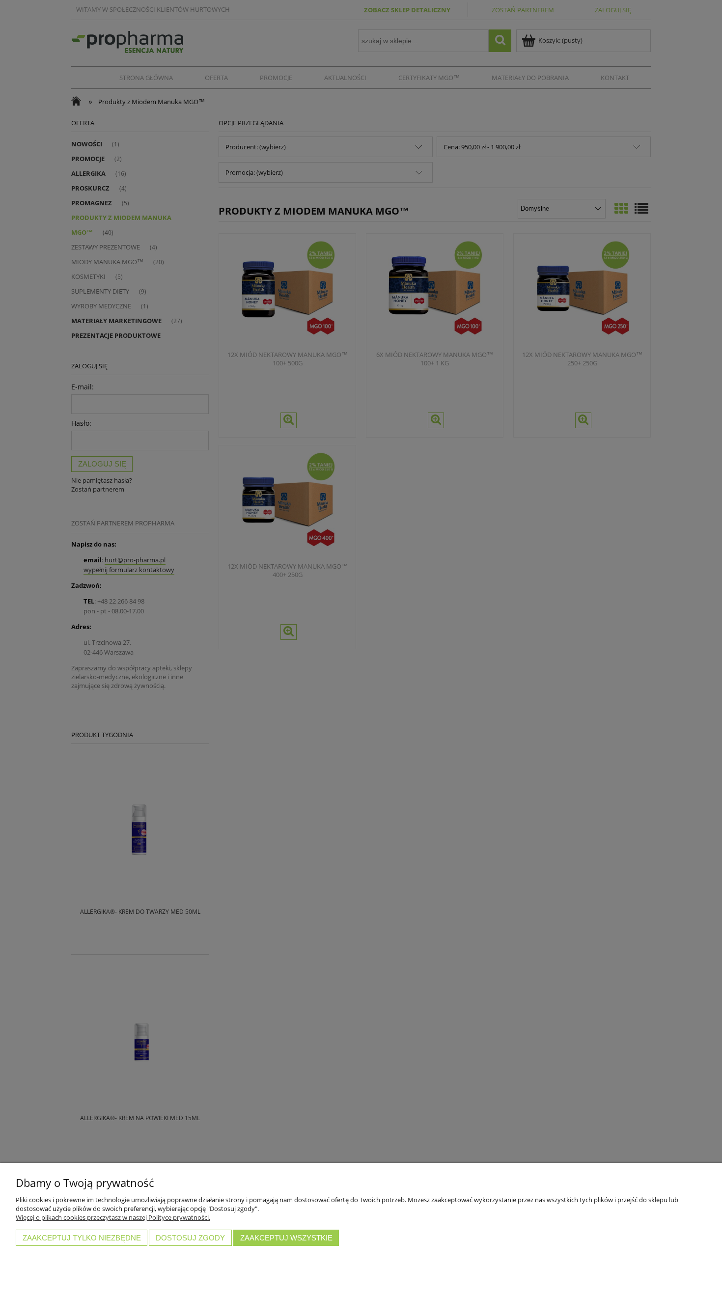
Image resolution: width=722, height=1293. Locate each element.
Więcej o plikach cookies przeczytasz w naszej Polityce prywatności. (113, 1217)
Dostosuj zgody (190, 1238)
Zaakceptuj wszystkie (286, 1238)
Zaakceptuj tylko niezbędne (82, 1238)
